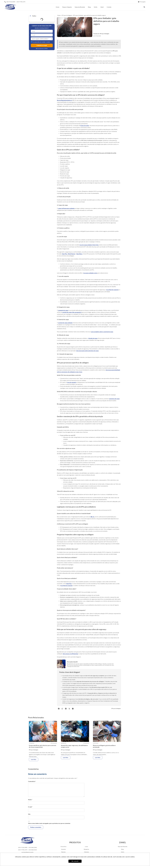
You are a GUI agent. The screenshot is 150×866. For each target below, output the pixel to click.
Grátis (95, 7)
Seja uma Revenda (80, 7)
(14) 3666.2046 (33, 847)
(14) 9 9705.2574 (22, 849)
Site (29, 814)
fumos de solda (84, 125)
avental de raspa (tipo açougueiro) (72, 312)
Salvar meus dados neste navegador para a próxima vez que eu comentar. (49, 823)
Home (57, 7)
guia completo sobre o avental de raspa (102, 331)
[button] (144, 7)
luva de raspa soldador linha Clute (89, 245)
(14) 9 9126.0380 (22, 847)
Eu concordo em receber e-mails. (41, 42)
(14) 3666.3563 (33, 849)
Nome (30, 799)
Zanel (102, 7)
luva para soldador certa (90, 273)
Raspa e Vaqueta (67, 7)
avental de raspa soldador (65, 322)
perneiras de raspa (114, 398)
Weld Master (71, 254)
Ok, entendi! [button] (75, 861)
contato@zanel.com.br (27, 852)
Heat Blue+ (79, 254)
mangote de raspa (63, 310)
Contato (109, 7)
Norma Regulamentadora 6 (64, 100)
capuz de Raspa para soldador (66, 208)
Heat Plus (64, 254)
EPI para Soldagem (67, 15)
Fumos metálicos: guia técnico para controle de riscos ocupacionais (42, 746)
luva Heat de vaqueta (112, 289)
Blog (89, 7)
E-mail (30, 807)
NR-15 (92, 516)
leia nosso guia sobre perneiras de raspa (87, 350)
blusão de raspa (93, 338)
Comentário (32, 781)
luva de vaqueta (71, 382)
